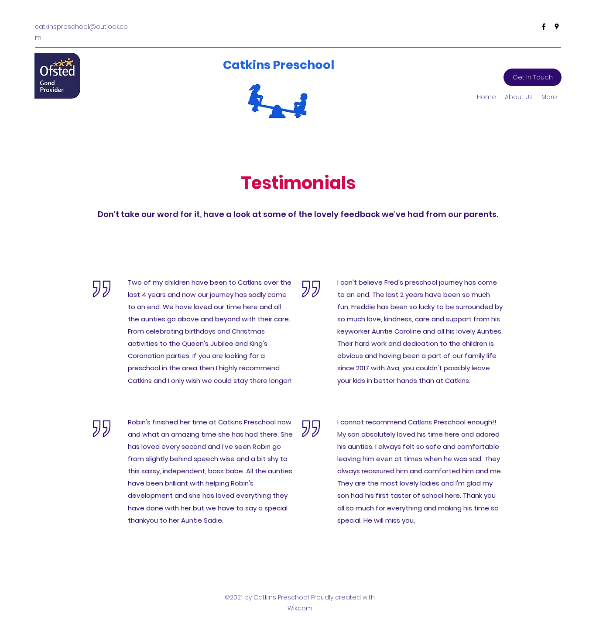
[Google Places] (556, 26)
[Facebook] (543, 26)
